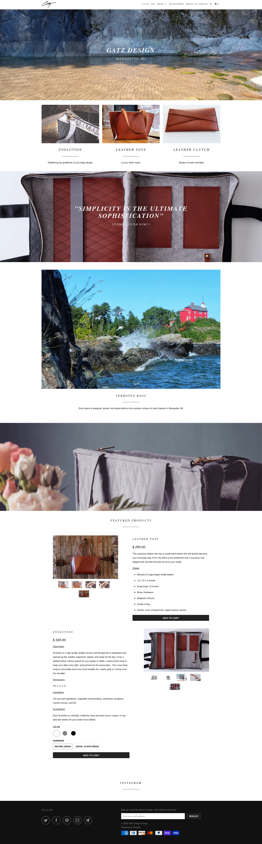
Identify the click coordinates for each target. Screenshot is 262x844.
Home (145, 4)
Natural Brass (63, 746)
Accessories (176, 4)
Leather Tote (146, 539)
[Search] (211, 4)
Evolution (63, 632)
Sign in (203, 4)
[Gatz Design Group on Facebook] (57, 820)
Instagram (131, 783)
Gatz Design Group (138, 823)
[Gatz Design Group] (57, 5)
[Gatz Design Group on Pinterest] (68, 820)
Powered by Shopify (130, 827)
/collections (131, 216)
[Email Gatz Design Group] (89, 820)
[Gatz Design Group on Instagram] (78, 820)
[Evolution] (176, 650)
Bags (161, 4)
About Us (192, 4)
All (153, 4)
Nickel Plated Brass (87, 746)
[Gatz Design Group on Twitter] (47, 820)
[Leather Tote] (85, 557)
